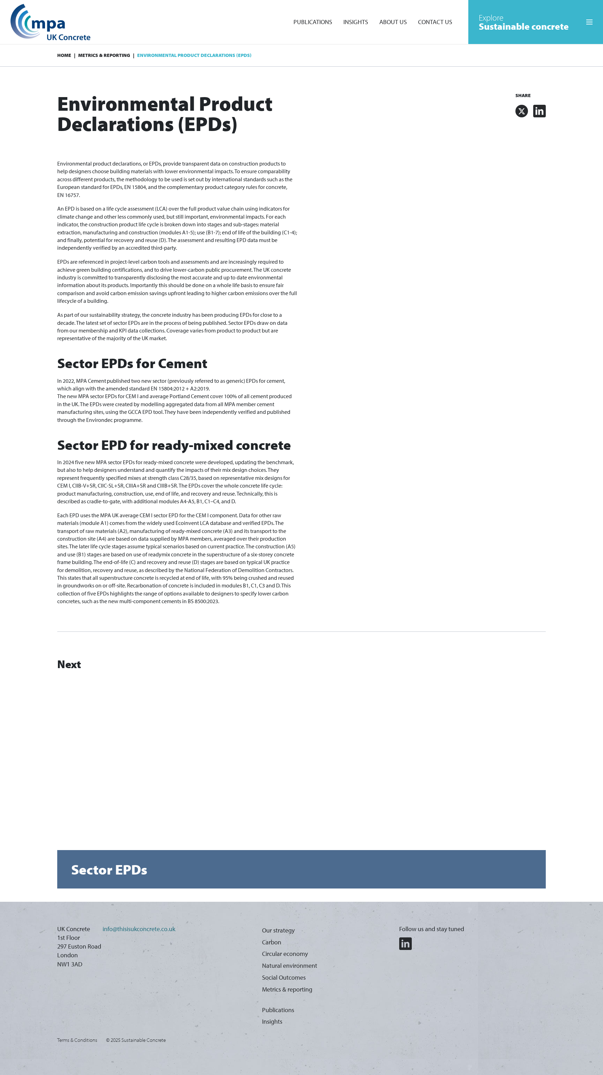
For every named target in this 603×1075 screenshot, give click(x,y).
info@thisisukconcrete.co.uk (139, 929)
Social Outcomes (284, 977)
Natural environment (289, 965)
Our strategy (278, 930)
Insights (355, 22)
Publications (312, 22)
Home (64, 55)
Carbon (271, 942)
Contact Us (435, 22)
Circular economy (285, 954)
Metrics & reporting (104, 55)
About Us (393, 22)
